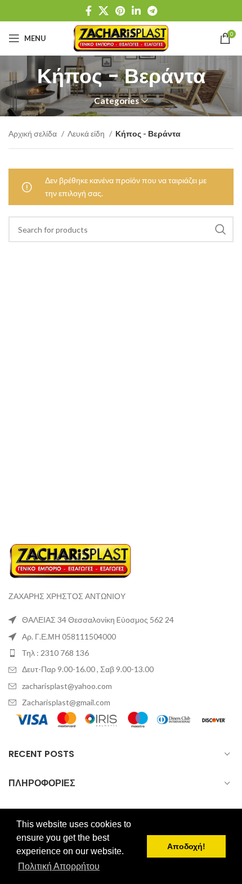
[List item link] (121, 653)
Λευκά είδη (87, 133)
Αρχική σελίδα (33, 133)
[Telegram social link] (152, 10)
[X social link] (103, 10)
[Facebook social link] (88, 10)
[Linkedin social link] (136, 10)
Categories (116, 101)
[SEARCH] (221, 229)
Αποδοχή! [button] (186, 846)
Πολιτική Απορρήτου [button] (59, 866)
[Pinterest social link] (120, 10)
